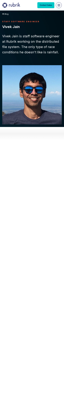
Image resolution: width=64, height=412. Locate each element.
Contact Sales (46, 5)
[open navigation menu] (59, 5)
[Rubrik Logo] (11, 5)
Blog (6, 14)
